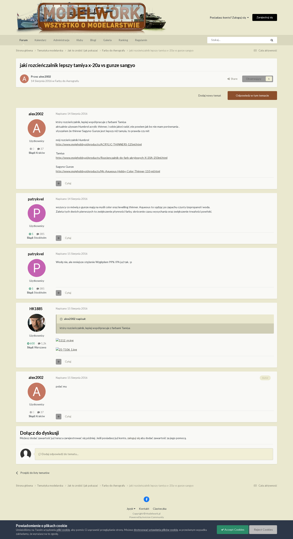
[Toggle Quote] (61, 319)
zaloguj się (133, 438)
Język (130, 508)
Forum (24, 40)
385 (41, 234)
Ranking (123, 40)
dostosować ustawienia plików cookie (156, 529)
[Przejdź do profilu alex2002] (24, 78)
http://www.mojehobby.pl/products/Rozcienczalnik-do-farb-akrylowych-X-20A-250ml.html (111, 157)
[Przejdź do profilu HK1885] (37, 323)
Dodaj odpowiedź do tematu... (60, 454)
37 (42, 148)
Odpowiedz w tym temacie (252, 95)
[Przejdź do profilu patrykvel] (37, 213)
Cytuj (68, 183)
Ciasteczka (159, 508)
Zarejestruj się (265, 17)
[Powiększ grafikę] (65, 340)
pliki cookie (63, 529)
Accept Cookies (234, 529)
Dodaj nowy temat (209, 95)
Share (233, 78)
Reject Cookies (263, 529)
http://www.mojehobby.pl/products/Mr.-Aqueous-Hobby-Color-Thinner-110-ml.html (108, 171)
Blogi (93, 40)
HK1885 (35, 308)
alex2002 (45, 76)
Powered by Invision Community (146, 517)
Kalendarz (40, 40)
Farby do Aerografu (67, 81)
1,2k (43, 343)
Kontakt (144, 508)
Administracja (61, 40)
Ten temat (256, 39)
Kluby (80, 40)
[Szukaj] (271, 40)
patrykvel (36, 199)
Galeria (107, 40)
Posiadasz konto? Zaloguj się (228, 17)
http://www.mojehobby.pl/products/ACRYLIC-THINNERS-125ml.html (99, 144)
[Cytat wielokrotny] (58, 183)
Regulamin (141, 40)
